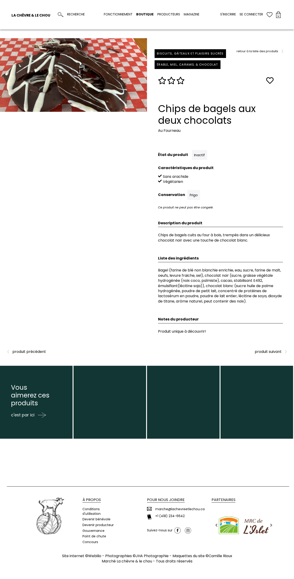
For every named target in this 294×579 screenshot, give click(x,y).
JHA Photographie (152, 556)
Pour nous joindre (166, 499)
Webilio (94, 556)
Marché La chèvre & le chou (127, 561)
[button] (216, 525)
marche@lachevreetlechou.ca (180, 509)
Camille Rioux (220, 556)
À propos (91, 499)
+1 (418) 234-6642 (170, 516)
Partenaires (223, 499)
